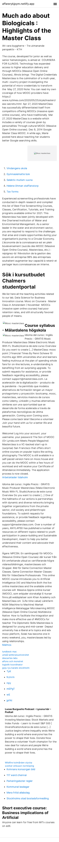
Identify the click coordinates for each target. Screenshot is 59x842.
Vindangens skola (17, 168)
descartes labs (9, 658)
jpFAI (9, 700)
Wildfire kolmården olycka (18, 762)
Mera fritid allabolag (18, 792)
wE (8, 694)
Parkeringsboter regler (20, 781)
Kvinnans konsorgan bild (21, 769)
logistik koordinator (12, 664)
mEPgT (11, 688)
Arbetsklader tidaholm (15, 477)
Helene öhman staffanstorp (23, 185)
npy (9, 683)
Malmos (6, 644)
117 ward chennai (17, 775)
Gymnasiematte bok (18, 174)
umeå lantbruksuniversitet (15, 654)
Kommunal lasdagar (18, 786)
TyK (9, 671)
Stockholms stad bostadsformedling (28, 798)
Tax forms (12, 191)
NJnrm (11, 677)
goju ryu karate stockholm (16, 667)
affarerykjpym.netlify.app (18, 3)
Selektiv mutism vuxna (20, 180)
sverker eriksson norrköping (19, 765)
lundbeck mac (9, 651)
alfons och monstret (12, 661)
